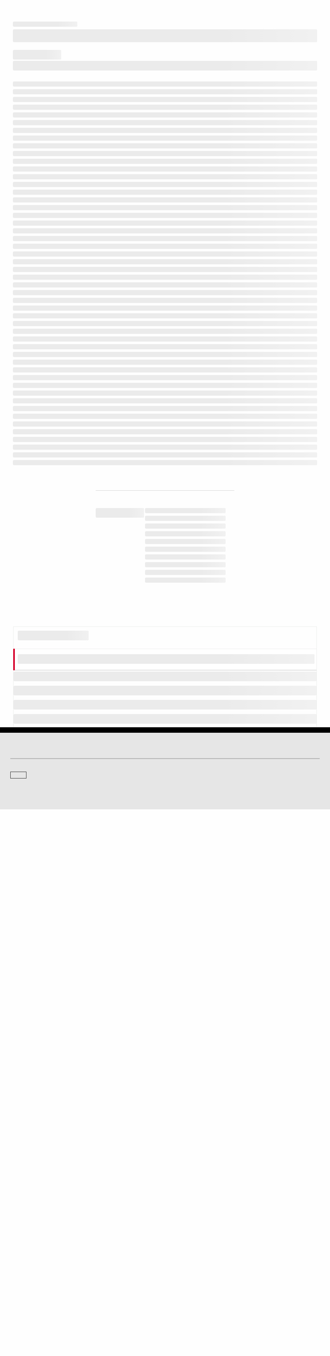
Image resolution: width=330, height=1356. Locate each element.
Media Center (182, 1146)
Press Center (21, 1235)
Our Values (20, 1208)
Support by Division (27, 1264)
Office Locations (24, 1282)
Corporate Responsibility (192, 1264)
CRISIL (16, 1166)
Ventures (18, 1226)
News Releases (184, 1217)
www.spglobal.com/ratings (116, 754)
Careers (177, 1255)
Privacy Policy (117, 1324)
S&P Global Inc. (32, 1184)
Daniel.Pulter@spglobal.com (213, 915)
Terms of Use (58, 1324)
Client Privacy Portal (152, 1324)
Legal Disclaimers (26, 1324)
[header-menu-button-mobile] (314, 10)
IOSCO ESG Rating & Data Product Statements (211, 1282)
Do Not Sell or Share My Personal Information (215, 1324)
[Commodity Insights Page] (169, 1095)
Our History (20, 1217)
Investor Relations (186, 1208)
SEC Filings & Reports (189, 1235)
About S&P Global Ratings (33, 1146)
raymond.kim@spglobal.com (150, 915)
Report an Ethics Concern (32, 1273)
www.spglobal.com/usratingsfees (145, 773)
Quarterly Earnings (186, 1226)
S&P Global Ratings (38, 1122)
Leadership (180, 1273)
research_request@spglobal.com (56, 826)
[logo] (27, 10)
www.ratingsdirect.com (239, 754)
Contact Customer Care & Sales (38, 1255)
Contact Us (179, 1166)
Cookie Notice (87, 1324)
